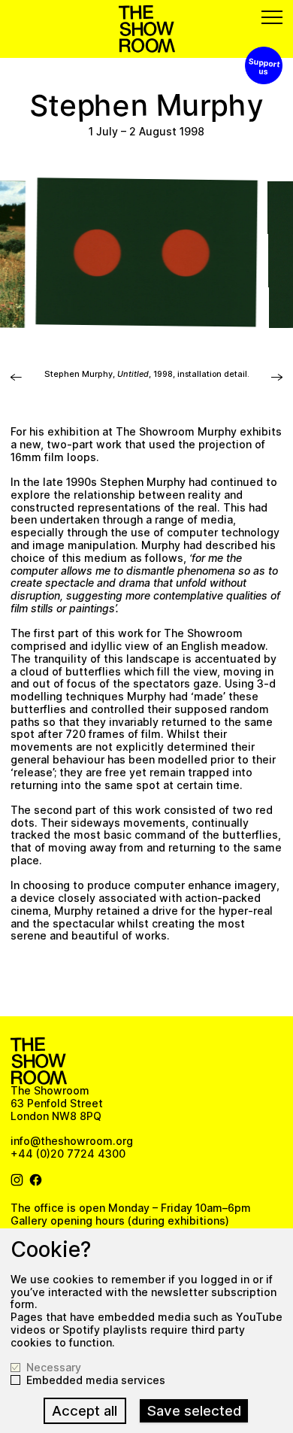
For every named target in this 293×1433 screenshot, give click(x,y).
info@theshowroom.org (72, 1140)
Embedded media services (95, 1380)
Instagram (17, 1180)
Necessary (53, 1368)
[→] (16, 381)
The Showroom (147, 29)
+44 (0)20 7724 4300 (68, 1153)
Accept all (84, 1410)
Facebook (36, 1180)
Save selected (194, 1410)
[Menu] (272, 17)
